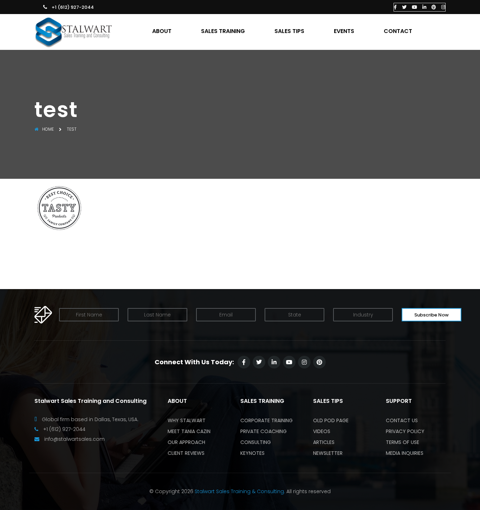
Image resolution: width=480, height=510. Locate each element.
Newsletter (328, 453)
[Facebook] (395, 7)
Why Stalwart (187, 420)
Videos (321, 431)
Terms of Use (402, 442)
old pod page (331, 420)
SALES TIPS (289, 31)
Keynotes (252, 453)
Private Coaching (263, 431)
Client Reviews (186, 453)
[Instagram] (443, 7)
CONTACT (398, 31)
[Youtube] (414, 7)
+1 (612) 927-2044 (73, 7)
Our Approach (186, 442)
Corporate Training (266, 420)
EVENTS (344, 31)
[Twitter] (404, 7)
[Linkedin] (424, 7)
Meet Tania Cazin (189, 431)
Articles (324, 442)
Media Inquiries (404, 453)
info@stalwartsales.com (74, 439)
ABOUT (161, 31)
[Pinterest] (434, 7)
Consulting (255, 442)
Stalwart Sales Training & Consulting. (240, 491)
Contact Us (402, 420)
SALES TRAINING (223, 31)
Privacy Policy (405, 431)
